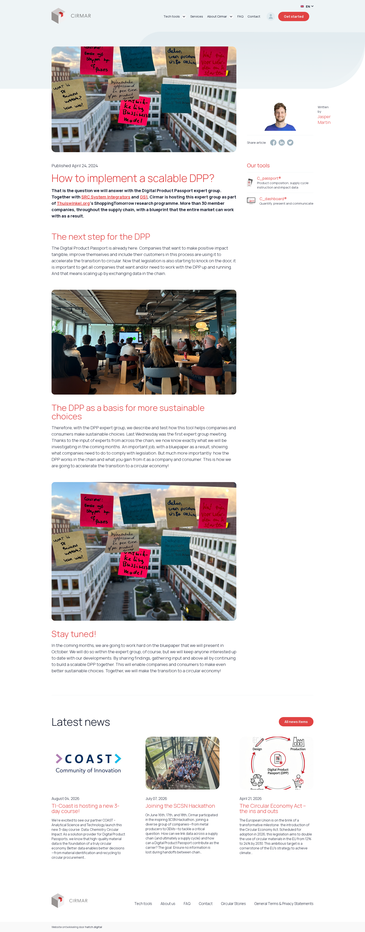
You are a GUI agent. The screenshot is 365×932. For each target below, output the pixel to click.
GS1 (143, 197)
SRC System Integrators (105, 197)
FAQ (187, 903)
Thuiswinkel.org (73, 203)
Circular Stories (233, 903)
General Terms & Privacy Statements (283, 903)
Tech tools (143, 903)
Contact (205, 903)
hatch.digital (93, 927)
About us (168, 903)
